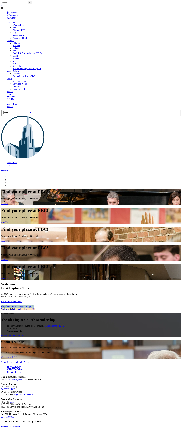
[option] (91, 197)
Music (15, 56)
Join (14, 33)
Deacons (16, 86)
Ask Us (10, 99)
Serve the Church (20, 81)
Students (16, 45)
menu (5, 170)
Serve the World (20, 84)
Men (15, 61)
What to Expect (19, 25)
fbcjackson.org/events (14, 379)
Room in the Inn (20, 89)
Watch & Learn (14, 71)
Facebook (12, 12)
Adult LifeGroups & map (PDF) (27, 53)
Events (10, 91)
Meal (12, 402)
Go (31, 112)
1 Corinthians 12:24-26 (55, 326)
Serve (9, 79)
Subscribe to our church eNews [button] (15, 362)
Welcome (11, 22)
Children (16, 43)
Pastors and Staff (20, 38)
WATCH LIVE (8, 389)
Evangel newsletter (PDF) (24, 76)
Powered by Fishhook (11, 426)
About (15, 28)
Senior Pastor (18, 35)
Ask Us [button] (4, 203)
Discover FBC (19, 30)
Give (9, 94)
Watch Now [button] (6, 335)
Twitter (12, 18)
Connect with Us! (9, 357)
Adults (15, 50)
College (16, 48)
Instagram (13, 15)
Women (16, 58)
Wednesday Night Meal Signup (27, 68)
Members (11, 96)
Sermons (16, 73)
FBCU (16, 63)
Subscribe (17, 66)
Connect (10, 40)
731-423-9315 (7, 417)
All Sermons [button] (18, 335)
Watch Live (12, 104)
